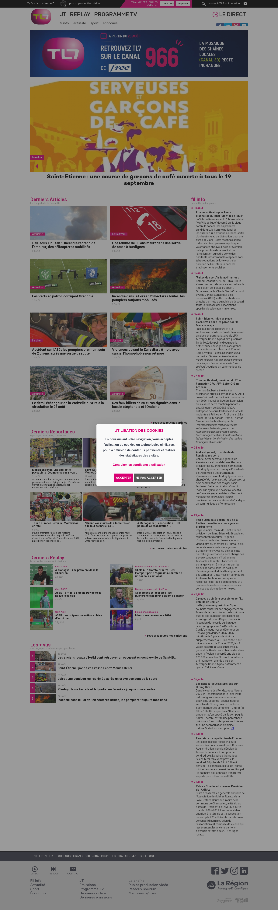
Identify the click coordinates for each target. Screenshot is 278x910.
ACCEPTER (123, 477)
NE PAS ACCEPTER (149, 477)
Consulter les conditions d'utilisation (139, 464)
